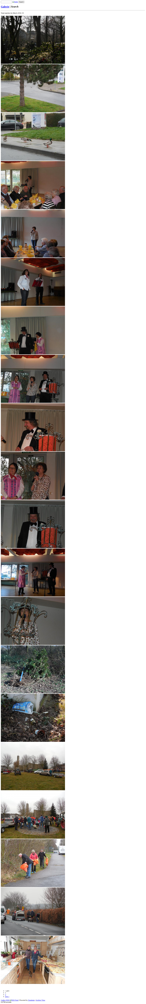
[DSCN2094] (33, 305)
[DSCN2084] (33, 208)
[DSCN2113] (33, 693)
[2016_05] (33, 112)
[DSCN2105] (33, 499)
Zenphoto (31, 1000)
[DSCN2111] (33, 644)
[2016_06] (33, 160)
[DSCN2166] (33, 838)
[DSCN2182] (33, 886)
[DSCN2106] (33, 547)
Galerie (5, 6)
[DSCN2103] (33, 451)
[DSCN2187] (33, 935)
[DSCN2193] (33, 983)
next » (7, 996)
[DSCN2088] (33, 257)
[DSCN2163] (33, 790)
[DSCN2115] (33, 741)
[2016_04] (33, 63)
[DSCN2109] (33, 596)
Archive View (40, 1000)
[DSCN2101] (33, 402)
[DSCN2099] (33, 354)
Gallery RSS (5, 1000)
